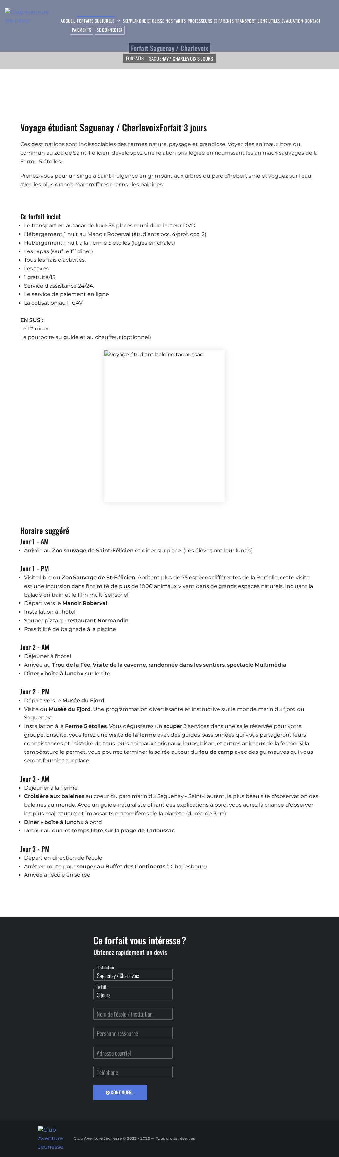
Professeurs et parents (211, 21)
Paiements (81, 29)
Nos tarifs (176, 21)
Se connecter (110, 29)
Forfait (101, 986)
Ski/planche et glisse (143, 21)
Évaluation (292, 21)
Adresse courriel (114, 1052)
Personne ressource (117, 1033)
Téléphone (107, 1072)
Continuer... (122, 1092)
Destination (105, 967)
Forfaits (135, 58)
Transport (245, 21)
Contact (313, 21)
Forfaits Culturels (96, 21)
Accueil (68, 21)
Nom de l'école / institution (125, 1013)
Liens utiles (269, 21)
